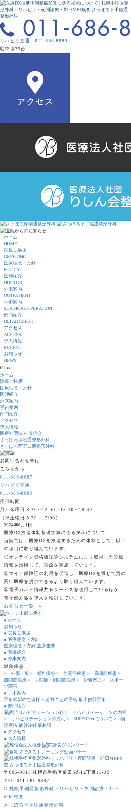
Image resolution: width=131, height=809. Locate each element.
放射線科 (28, 725)
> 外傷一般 (16, 673)
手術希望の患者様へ (24, 699)
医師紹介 (9, 394)
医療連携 (46, 645)
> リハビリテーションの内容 (95, 712)
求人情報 (9, 426)
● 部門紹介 (15, 705)
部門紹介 (9, 413)
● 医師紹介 (15, 652)
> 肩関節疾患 (102, 673)
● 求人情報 (15, 738)
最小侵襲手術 (92, 699)
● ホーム (12, 619)
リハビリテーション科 (41, 712)
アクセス (9, 420)
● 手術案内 (15, 692)
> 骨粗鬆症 (89, 680)
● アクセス (15, 731)
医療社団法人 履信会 (21, 433)
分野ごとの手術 (62, 699)
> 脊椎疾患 (42, 673)
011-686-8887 (16, 477)
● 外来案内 (15, 658)
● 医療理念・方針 (21, 639)
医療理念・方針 (16, 388)
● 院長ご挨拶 (17, 632)
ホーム (7, 375)
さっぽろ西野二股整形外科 (27, 446)
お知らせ (13, 626)
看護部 (10, 712)
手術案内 (9, 407)
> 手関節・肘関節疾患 (51, 680)
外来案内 (9, 400)
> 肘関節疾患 (71, 673)
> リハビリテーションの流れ (34, 718)
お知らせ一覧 (23, 605)
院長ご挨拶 (11, 381)
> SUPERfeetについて (89, 718)
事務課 (44, 725)
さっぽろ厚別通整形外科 (25, 439)
